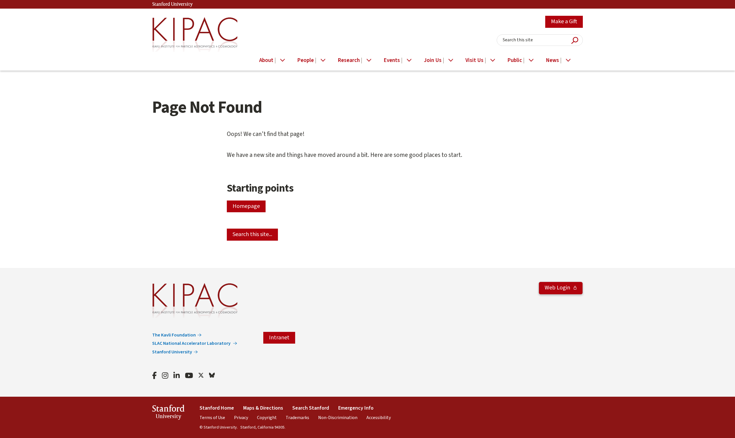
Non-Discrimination (337, 417)
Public (514, 60)
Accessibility (378, 417)
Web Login (558, 288)
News (552, 60)
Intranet (279, 338)
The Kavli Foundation (174, 335)
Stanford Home (217, 408)
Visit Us (474, 60)
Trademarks (297, 417)
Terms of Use (212, 417)
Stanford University (172, 4)
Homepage (246, 206)
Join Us (433, 60)
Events (392, 60)
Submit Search (574, 40)
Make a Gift (564, 21)
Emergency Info (356, 408)
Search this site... (252, 234)
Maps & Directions (263, 408)
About (266, 60)
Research (349, 60)
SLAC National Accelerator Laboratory (191, 343)
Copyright (267, 417)
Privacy (241, 417)
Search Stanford (310, 408)
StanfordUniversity (168, 413)
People (305, 60)
